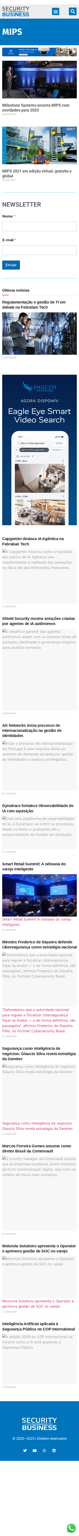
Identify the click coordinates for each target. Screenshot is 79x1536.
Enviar (11, 265)
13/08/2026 (10, 930)
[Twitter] (25, 1450)
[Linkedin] (53, 1450)
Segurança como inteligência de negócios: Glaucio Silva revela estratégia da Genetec (39, 1053)
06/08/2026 (10, 1387)
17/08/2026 (10, 793)
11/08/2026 (10, 1234)
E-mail (9, 240)
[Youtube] (34, 1450)
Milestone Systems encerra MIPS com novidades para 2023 (36, 107)
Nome (8, 216)
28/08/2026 (10, 357)
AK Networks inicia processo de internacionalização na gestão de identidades (31, 730)
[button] (55, 11)
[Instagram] (44, 1450)
